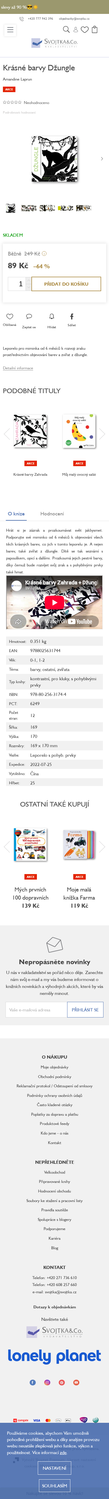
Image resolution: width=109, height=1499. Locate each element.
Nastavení (54, 1468)
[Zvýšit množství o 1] (28, 280)
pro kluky (60, 678)
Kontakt (54, 1142)
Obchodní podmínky (54, 1076)
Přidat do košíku (66, 284)
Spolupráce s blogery (54, 1219)
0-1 (33, 660)
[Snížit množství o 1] (28, 287)
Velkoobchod (54, 1172)
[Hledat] (66, 30)
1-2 (42, 660)
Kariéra (54, 1238)
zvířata (63, 669)
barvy (35, 669)
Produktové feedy (54, 1123)
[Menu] (10, 30)
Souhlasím (54, 1486)
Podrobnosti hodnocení (19, 112)
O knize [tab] (16, 513)
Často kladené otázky (54, 1104)
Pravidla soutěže (54, 1209)
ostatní (48, 669)
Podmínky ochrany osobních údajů (54, 1095)
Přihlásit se (85, 1010)
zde (63, 1452)
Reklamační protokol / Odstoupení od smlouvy (54, 1085)
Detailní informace (18, 367)
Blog (54, 1247)
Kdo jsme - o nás (54, 1132)
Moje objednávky (54, 1066)
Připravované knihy (54, 1181)
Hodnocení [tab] (52, 513)
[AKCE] (30, 431)
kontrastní (39, 678)
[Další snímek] (102, 159)
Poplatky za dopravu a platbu (54, 1114)
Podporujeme (54, 1228)
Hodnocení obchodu (54, 1190)
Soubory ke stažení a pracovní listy (54, 1200)
